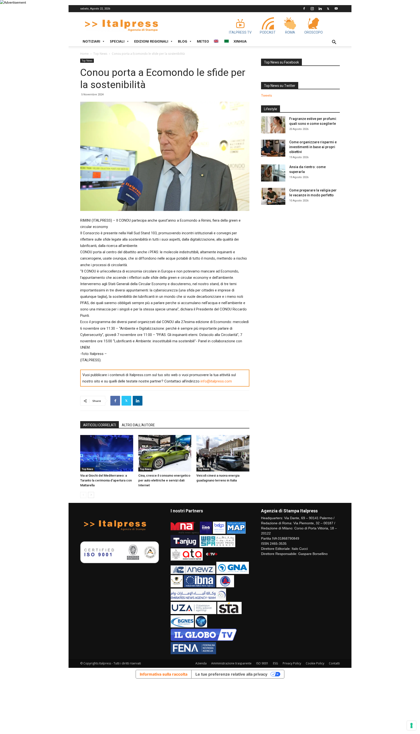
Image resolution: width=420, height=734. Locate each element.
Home (84, 54)
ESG (275, 663)
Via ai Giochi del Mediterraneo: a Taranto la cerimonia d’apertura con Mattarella (106, 480)
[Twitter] (328, 8)
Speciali (117, 41)
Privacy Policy (292, 663)
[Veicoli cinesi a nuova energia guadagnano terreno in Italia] (222, 453)
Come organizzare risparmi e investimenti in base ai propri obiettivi (313, 147)
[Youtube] (336, 8)
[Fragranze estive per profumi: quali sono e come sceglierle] (273, 124)
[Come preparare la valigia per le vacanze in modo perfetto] (273, 196)
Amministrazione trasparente (231, 663)
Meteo (203, 41)
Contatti (334, 663)
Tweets (266, 95)
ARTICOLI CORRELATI (99, 425)
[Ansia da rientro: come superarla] (273, 172)
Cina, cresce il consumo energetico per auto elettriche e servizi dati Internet (164, 480)
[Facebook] (304, 8)
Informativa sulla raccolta (163, 674)
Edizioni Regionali (151, 41)
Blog (182, 41)
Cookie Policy (315, 663)
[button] (334, 42)
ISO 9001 (262, 663)
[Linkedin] (320, 8)
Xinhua (240, 41)
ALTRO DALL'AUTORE (138, 425)
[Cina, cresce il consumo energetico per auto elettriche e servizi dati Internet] (164, 453)
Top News (100, 54)
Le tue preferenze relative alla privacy (231, 674)
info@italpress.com (216, 381)
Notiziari (91, 41)
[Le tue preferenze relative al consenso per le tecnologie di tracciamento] (411, 725)
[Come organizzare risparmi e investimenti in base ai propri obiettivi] (273, 148)
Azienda (201, 663)
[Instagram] (312, 8)
